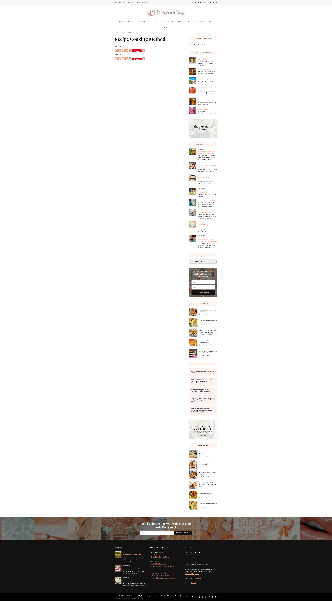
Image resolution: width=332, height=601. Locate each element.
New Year (212, 227)
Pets (202, 21)
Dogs (202, 212)
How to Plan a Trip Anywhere (160, 576)
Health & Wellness (177, 21)
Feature (203, 69)
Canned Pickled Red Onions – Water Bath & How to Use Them (207, 112)
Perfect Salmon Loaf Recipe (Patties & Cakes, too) (208, 321)
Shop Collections (120, 2)
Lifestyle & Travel (143, 21)
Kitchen (211, 58)
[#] (190, 44)
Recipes (215, 165)
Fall (206, 87)
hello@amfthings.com (192, 574)
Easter (202, 165)
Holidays (210, 165)
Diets (202, 191)
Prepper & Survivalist (203, 59)
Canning (203, 58)
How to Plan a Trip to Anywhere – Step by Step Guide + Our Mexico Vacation (207, 82)
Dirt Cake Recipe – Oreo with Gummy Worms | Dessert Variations (208, 352)
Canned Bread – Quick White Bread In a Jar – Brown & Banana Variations (207, 63)
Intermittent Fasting (203, 192)
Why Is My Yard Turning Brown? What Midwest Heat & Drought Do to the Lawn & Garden (207, 157)
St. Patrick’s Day (156, 554)
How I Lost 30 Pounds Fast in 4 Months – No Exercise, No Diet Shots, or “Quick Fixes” (207, 245)
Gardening (209, 151)
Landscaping (201, 153)
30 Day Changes (202, 224)
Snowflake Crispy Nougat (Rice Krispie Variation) (206, 463)
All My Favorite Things (125, 21)
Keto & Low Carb (209, 98)
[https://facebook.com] (194, 44)
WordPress (118, 598)
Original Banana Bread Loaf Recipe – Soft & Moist (208, 311)
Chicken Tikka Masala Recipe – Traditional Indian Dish (206, 494)
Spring (205, 167)
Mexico (199, 77)
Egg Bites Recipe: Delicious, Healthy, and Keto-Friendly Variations (208, 331)
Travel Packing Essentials (159, 573)
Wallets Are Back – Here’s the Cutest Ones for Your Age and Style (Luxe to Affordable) (206, 204)
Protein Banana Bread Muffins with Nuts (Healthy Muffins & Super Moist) (208, 483)
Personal (204, 77)
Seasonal (164, 21)
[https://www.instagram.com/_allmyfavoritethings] (187, 552)
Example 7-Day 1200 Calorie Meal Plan (163, 566)
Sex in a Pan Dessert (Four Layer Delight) (207, 452)
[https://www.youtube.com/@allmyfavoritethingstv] (199, 552)
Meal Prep (213, 87)
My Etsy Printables (142, 2)
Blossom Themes (175, 596)
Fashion (215, 200)
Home (155, 21)
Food (206, 58)
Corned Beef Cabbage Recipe (160, 557)
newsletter (198, 578)
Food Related (192, 21)
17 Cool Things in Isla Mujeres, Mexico (163, 578)
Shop (165, 27)
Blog (210, 21)
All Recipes (131, 2)
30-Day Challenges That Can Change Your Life (206, 231)
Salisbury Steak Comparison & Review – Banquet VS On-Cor (206, 72)
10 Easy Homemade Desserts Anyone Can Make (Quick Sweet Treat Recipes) (207, 183)
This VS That (211, 69)
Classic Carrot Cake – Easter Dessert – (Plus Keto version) (208, 341)
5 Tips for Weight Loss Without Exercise (207, 195)
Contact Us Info (200, 564)
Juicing (211, 239)
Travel (209, 77)
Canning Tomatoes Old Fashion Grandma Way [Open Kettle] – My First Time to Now (207, 93)
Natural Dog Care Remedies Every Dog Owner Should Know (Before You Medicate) (207, 216)
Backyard (200, 151)
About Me (193, 583)
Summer (212, 153)
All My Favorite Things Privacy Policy (133, 598)
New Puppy (206, 212)
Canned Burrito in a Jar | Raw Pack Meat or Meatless (207, 103)
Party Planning (202, 179)
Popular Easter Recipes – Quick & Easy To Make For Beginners (207, 170)
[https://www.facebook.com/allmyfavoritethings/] (191, 552)
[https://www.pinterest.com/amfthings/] (195, 552)
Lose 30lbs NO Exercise (158, 564)
